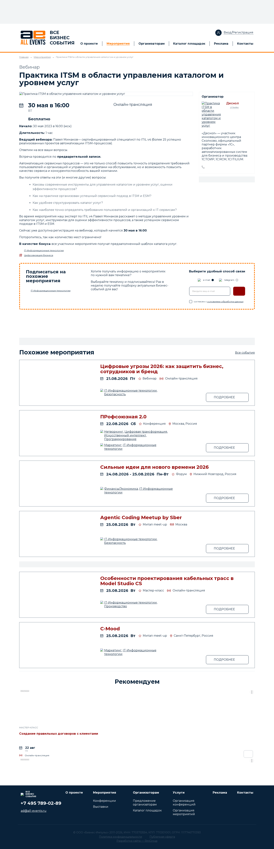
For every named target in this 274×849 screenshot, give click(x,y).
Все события (245, 352)
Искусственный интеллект (125, 435)
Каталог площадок (189, 43)
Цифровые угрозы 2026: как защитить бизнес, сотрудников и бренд (161, 369)
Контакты (245, 43)
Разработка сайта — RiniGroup (137, 840)
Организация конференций (184, 802)
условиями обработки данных (225, 301)
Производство (115, 606)
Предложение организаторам (145, 802)
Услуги (179, 792)
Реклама (221, 43)
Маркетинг (113, 445)
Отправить (239, 291)
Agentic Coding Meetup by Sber (141, 517)
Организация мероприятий (184, 812)
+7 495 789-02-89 (41, 803)
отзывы (234, 107)
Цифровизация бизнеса (38, 255)
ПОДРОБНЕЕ (224, 397)
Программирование (120, 439)
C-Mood (110, 628)
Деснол (232, 103)
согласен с (218, 301)
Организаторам (151, 43)
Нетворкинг (113, 431)
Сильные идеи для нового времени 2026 (154, 467)
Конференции (104, 801)
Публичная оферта (162, 836)
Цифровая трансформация (146, 431)
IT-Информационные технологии (44, 250)
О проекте (89, 43)
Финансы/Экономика (121, 489)
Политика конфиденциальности (120, 836)
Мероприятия (118, 43)
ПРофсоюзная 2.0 (123, 416)
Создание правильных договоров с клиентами (58, 733)
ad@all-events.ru (33, 811)
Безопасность (115, 394)
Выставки (100, 806)
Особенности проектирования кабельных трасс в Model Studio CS (167, 581)
